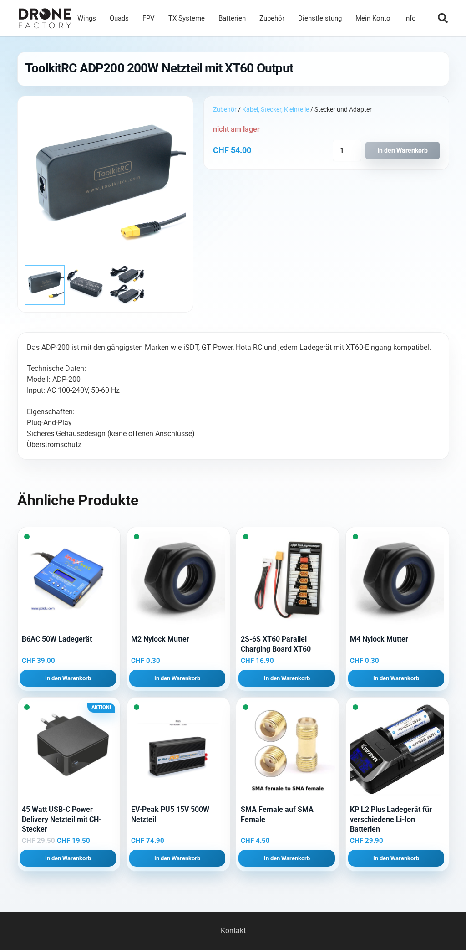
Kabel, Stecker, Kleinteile (275, 109)
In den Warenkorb (402, 150)
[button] (443, 18)
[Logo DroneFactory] (45, 18)
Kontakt (233, 930)
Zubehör (225, 109)
